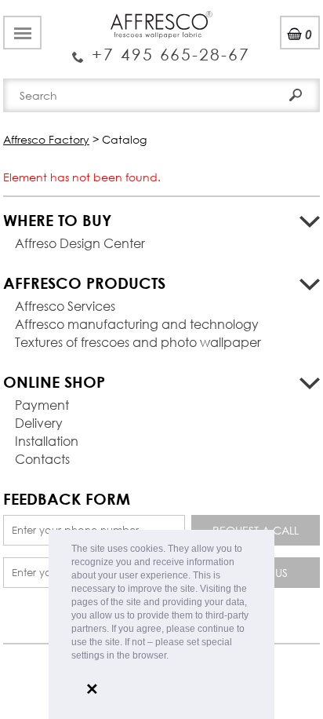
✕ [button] (92, 689)
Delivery (39, 422)
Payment (42, 404)
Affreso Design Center (80, 243)
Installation (46, 440)
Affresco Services (65, 305)
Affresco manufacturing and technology (137, 324)
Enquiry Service (161, 49)
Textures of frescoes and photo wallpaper (138, 342)
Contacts (42, 459)
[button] (173, 657)
